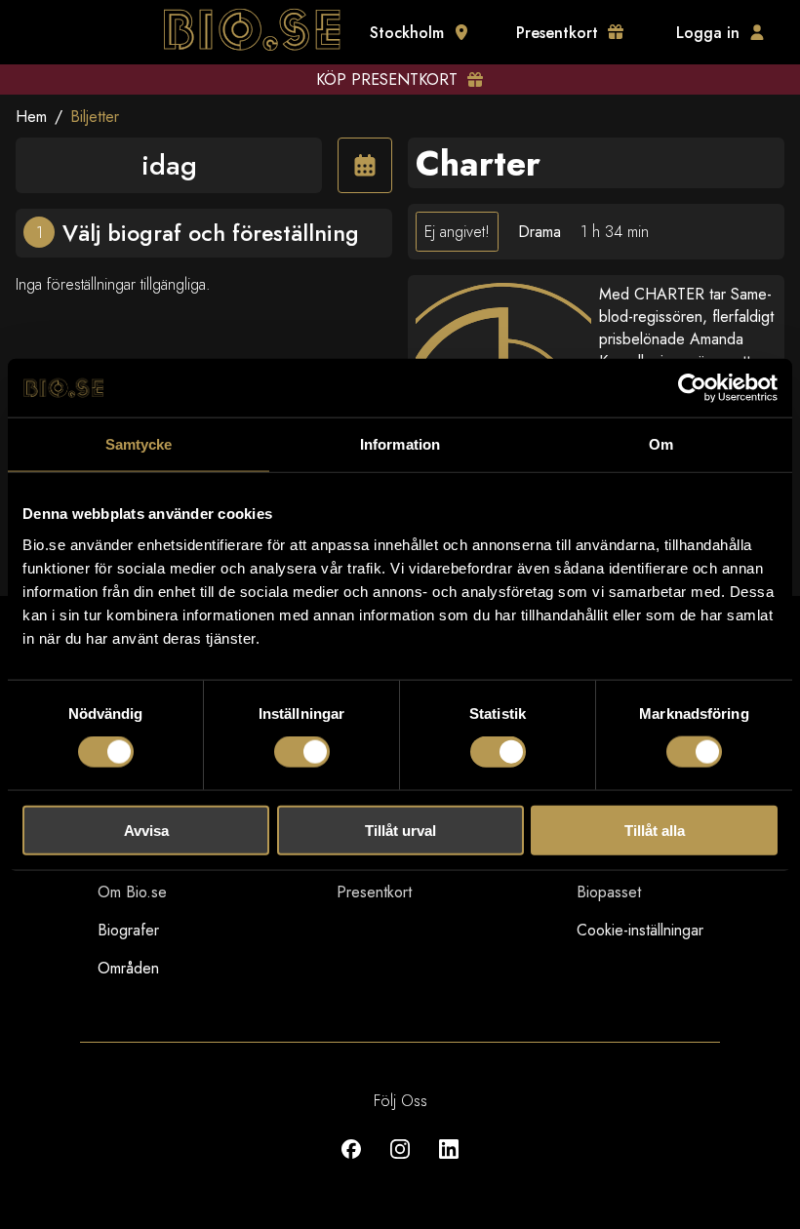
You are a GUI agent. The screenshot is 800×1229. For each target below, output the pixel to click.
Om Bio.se (132, 892)
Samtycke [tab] (139, 444)
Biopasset (609, 892)
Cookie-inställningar (640, 930)
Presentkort (374, 892)
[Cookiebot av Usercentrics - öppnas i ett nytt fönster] (692, 388)
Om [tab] (661, 444)
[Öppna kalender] (365, 165)
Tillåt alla (654, 829)
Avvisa (146, 829)
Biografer (128, 930)
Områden (128, 968)
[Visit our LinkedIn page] (449, 1163)
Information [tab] (400, 444)
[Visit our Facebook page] (351, 1163)
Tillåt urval (400, 829)
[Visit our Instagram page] (400, 1163)
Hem (31, 116)
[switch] (302, 752)
